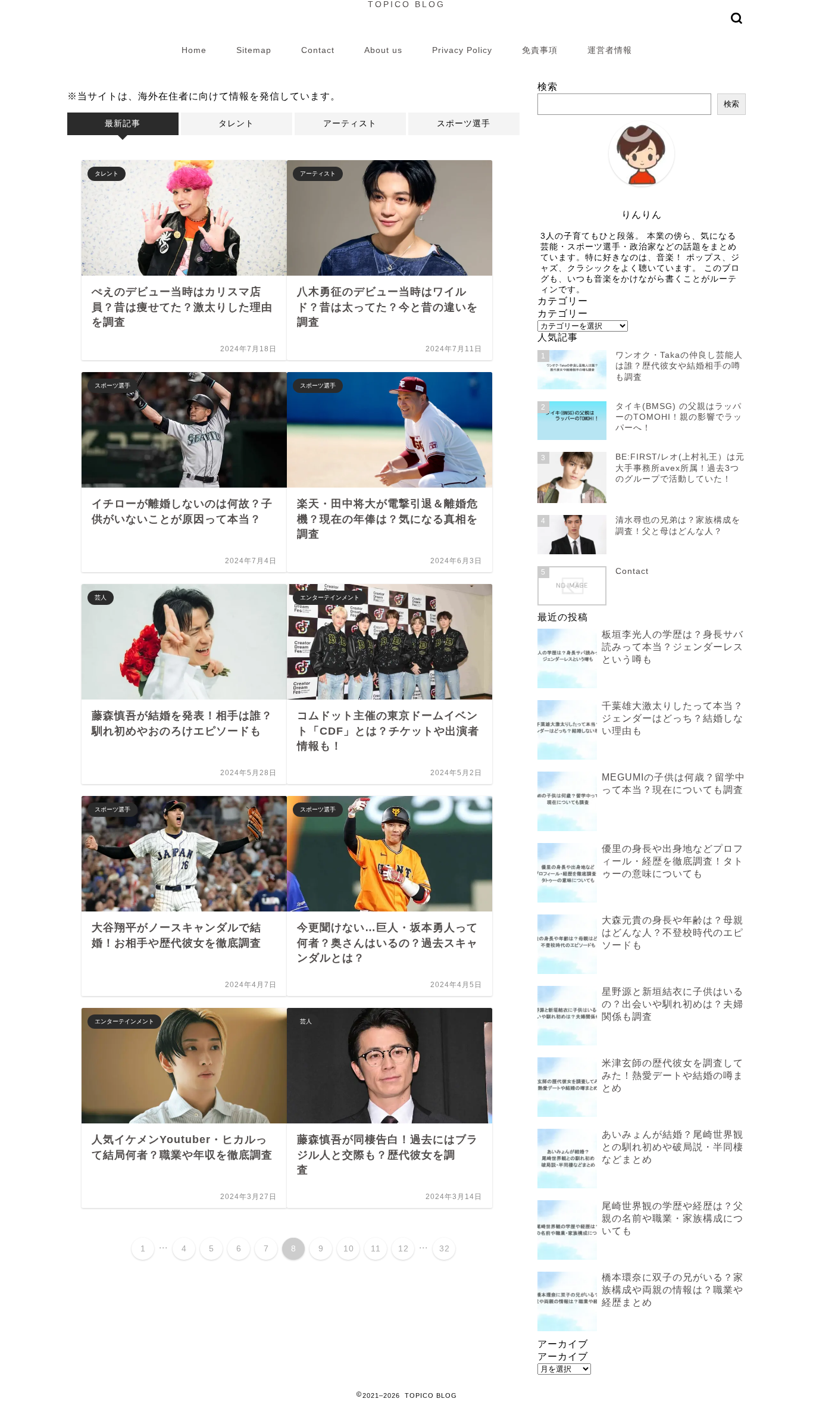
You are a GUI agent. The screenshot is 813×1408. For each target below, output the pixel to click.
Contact (317, 50)
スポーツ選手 (463, 123)
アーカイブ (562, 1356)
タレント (236, 123)
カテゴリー (562, 313)
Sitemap (253, 50)
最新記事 (122, 123)
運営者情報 (609, 50)
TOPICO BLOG (406, 4)
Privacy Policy (462, 50)
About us (383, 50)
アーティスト (350, 123)
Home (194, 50)
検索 (547, 87)
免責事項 (540, 50)
